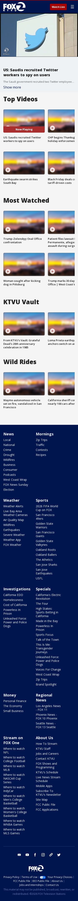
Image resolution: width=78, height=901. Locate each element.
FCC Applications (47, 809)
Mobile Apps (44, 786)
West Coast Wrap (15, 480)
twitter (59, 854)
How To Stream (46, 744)
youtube (27, 854)
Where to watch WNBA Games (14, 822)
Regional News (44, 697)
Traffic (40, 445)
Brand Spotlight (46, 684)
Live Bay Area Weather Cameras (15, 513)
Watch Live (58, 7)
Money (9, 695)
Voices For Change (48, 669)
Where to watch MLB (14, 768)
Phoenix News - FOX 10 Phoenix (46, 716)
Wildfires (9, 460)
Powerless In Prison (12, 611)
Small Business (13, 711)
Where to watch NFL (14, 750)
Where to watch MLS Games (14, 831)
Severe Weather (14, 535)
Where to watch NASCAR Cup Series (14, 778)
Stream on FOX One (13, 740)
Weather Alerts (13, 506)
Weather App (12, 540)
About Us (44, 737)
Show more (12, 87)
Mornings (44, 433)
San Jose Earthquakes (44, 571)
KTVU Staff (43, 749)
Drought (9, 455)
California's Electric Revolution (48, 597)
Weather (11, 500)
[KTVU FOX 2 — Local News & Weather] (15, 7)
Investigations (16, 588)
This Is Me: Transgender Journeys (44, 648)
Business (9, 465)
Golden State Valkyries (44, 543)
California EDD (13, 595)
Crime (7, 450)
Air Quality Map (13, 520)
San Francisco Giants (45, 534)
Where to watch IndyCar (14, 789)
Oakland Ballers (46, 555)
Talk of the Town (47, 640)
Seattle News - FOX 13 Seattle (46, 725)
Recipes (41, 455)
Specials (43, 588)
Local (7, 440)
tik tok (51, 854)
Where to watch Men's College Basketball (14, 799)
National (9, 445)
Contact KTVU (45, 759)
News (8, 433)
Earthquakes (11, 530)
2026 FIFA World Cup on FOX (47, 508)
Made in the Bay (47, 621)
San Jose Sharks (46, 565)
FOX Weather (12, 545)
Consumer (10, 470)
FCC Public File (45, 805)
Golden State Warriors (44, 525)
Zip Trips (41, 440)
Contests (42, 450)
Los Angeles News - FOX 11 (48, 708)
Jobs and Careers (47, 754)
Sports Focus (44, 635)
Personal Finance (14, 701)
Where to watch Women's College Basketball (15, 812)
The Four (42, 604)
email (19, 854)
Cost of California (15, 605)
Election (8, 490)
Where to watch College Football (14, 759)
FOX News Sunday (15, 485)
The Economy (12, 706)
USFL (39, 578)
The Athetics (44, 560)
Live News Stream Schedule (48, 779)
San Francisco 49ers (45, 517)
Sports (42, 500)
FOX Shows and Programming (46, 765)
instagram (43, 854)
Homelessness (13, 600)
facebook (35, 854)
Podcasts (9, 475)
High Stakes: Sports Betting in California (47, 612)
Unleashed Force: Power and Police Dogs (15, 622)
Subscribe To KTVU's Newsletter (48, 793)
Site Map (42, 800)
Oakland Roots (46, 550)
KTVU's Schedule (47, 772)
